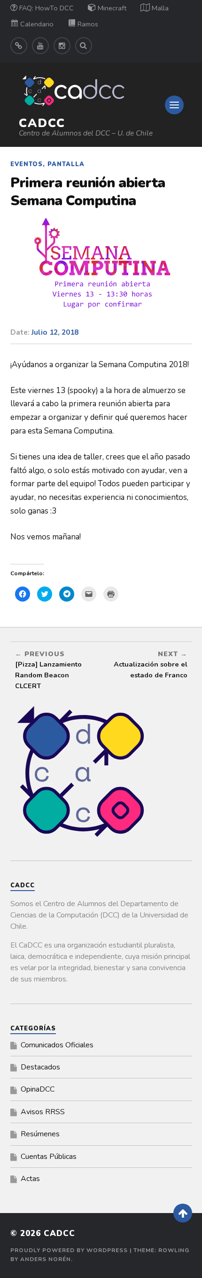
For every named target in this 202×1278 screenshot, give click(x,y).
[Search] (83, 45)
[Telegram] (18, 45)
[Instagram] (62, 45)
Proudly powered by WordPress (69, 1250)
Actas (30, 1179)
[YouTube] (40, 45)
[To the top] (182, 1213)
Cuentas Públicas (49, 1156)
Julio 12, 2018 (54, 332)
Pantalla (66, 164)
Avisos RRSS (43, 1112)
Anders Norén (45, 1259)
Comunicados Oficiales (57, 1045)
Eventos (26, 164)
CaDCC (42, 123)
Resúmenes (40, 1134)
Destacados (40, 1067)
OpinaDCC (37, 1089)
